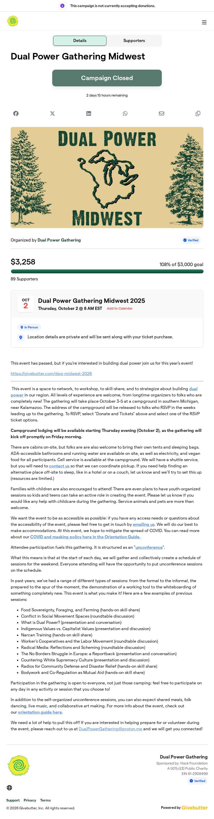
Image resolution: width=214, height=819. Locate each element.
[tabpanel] (107, 393)
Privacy (30, 800)
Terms (45, 800)
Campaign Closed (107, 77)
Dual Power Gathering (59, 240)
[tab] (80, 40)
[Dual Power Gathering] (12, 21)
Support (13, 800)
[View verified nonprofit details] (191, 240)
